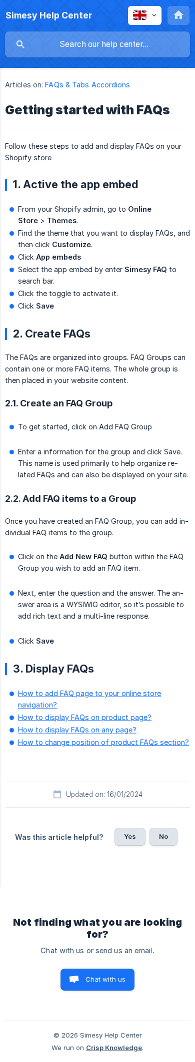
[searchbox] (97, 44)
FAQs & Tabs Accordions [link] (87, 84)
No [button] (163, 836)
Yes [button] (130, 836)
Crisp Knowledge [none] (114, 1048)
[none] (49, 15)
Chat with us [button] (106, 979)
